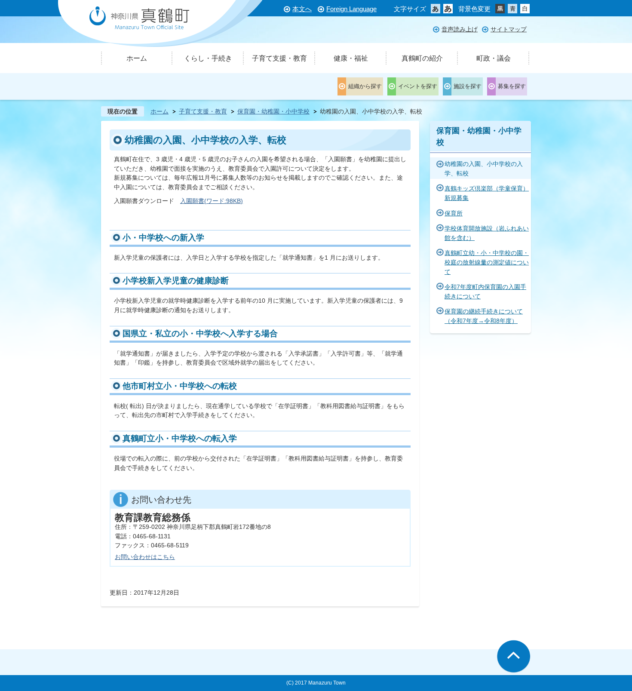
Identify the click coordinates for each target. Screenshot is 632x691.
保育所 (454, 213)
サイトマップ (509, 29)
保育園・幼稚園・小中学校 (273, 111)
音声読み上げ (460, 29)
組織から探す (365, 86)
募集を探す (512, 86)
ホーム (136, 58)
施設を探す (468, 86)
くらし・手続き (208, 58)
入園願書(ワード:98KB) (211, 200)
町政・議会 (493, 58)
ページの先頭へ (513, 657)
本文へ (302, 8)
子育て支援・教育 (279, 58)
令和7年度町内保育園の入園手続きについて (485, 291)
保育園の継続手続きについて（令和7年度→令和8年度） (484, 316)
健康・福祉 (351, 58)
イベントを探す (417, 86)
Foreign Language (351, 8)
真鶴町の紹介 (422, 58)
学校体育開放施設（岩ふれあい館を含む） (487, 233)
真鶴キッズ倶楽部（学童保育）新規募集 (487, 193)
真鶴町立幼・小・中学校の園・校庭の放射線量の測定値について (487, 262)
